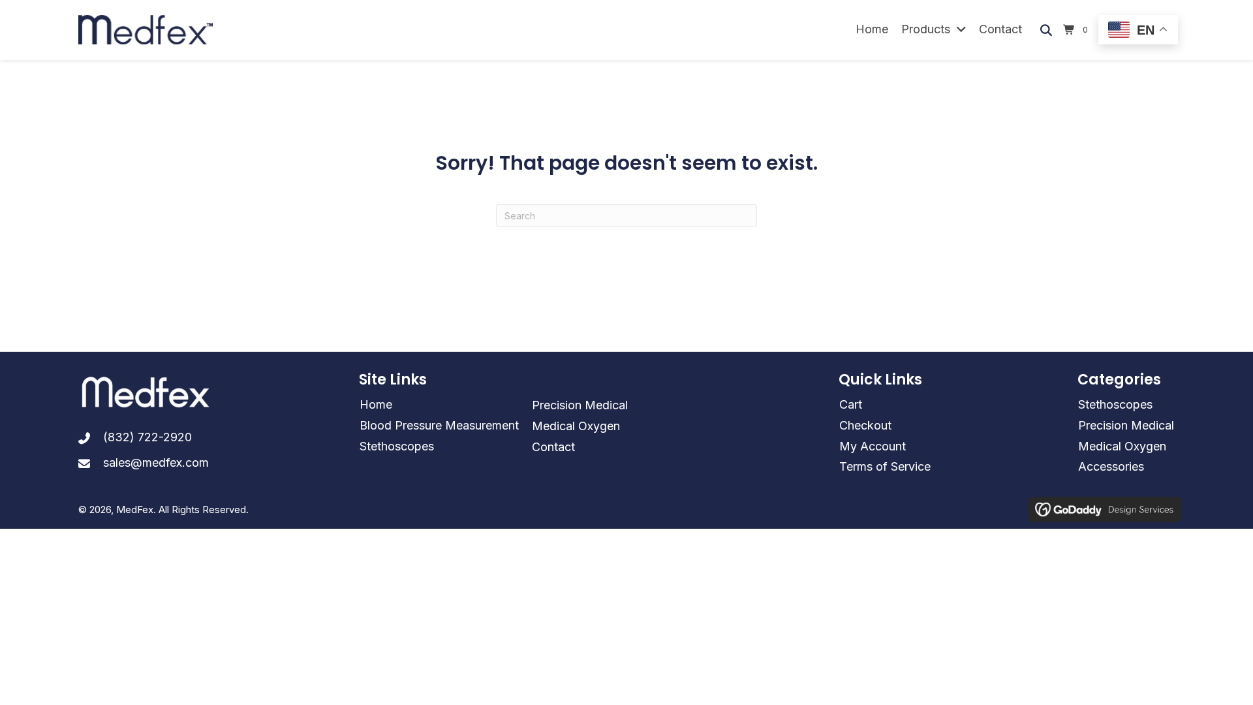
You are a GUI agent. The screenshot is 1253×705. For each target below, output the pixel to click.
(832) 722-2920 (147, 437)
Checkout (865, 425)
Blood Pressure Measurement (439, 425)
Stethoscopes (397, 446)
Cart (850, 404)
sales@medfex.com (156, 462)
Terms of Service (885, 466)
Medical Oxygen (576, 426)
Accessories (1111, 466)
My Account (872, 446)
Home (376, 404)
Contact (553, 447)
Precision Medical (580, 405)
